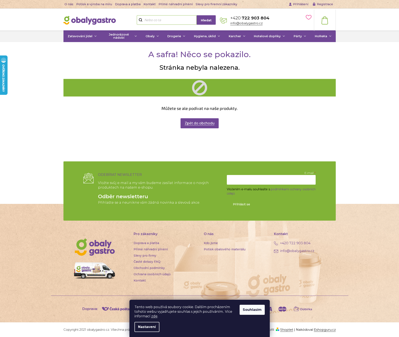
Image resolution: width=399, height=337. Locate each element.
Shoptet (286, 330)
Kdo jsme (211, 243)
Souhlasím (252, 310)
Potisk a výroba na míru (94, 4)
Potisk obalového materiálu (224, 249)
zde (154, 316)
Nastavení (147, 327)
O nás (69, 4)
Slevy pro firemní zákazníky (216, 4)
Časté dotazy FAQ (147, 262)
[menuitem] (82, 36)
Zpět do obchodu (199, 123)
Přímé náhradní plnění (176, 4)
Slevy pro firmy (145, 255)
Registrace (325, 4)
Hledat (206, 20)
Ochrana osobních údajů (152, 274)
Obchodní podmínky (149, 268)
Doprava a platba (128, 4)
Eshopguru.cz (325, 330)
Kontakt (149, 4)
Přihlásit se (241, 204)
